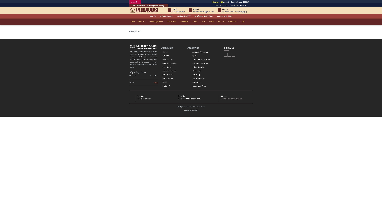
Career (211, 22)
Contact (140, 96)
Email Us (181, 96)
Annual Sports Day (198, 78)
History (165, 52)
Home (133, 22)
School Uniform (167, 78)
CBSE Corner (171, 22)
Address (223, 96)
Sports (194, 56)
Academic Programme (200, 52)
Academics (184, 22)
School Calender (198, 67)
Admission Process (169, 71)
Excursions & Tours (199, 86)
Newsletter (196, 71)
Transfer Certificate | (238, 5)
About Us (141, 22)
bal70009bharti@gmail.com (189, 99)
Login (243, 22)
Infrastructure (167, 60)
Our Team (165, 56)
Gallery (195, 22)
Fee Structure (167, 75)
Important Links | (222, 5)
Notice (204, 22)
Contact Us (232, 22)
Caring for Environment (200, 63)
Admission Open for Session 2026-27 (224, 2)
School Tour (221, 22)
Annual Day (196, 75)
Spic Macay (196, 82)
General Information (169, 63)
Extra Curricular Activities (201, 60)
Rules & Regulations (156, 22)
